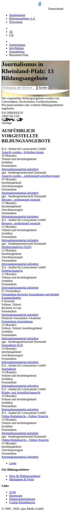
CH (11, 35)
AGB (12, 492)
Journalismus (17, 51)
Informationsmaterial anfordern (20, 169)
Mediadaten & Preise (21, 479)
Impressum (15, 495)
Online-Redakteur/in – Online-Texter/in (25, 439)
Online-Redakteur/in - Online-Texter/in (25, 416)
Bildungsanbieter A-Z (22, 18)
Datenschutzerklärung (22, 499)
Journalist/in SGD (12, 345)
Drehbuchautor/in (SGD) (16, 247)
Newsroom (15, 22)
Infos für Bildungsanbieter (24, 476)
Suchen (43, 87)
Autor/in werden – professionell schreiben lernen (31, 175)
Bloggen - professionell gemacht (21, 199)
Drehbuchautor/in (12, 270)
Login (12, 463)
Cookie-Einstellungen (22, 502)
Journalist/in (9, 368)
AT (11, 31)
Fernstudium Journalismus (17, 321)
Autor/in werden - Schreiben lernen (23, 152)
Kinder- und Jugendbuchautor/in (21, 392)
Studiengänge (17, 15)
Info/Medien (16, 48)
